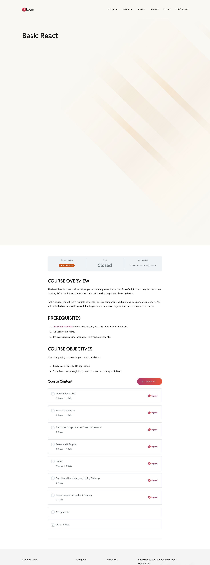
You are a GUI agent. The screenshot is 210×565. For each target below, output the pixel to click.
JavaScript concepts (62, 326)
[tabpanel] (105, 325)
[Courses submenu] (131, 9)
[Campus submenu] (116, 9)
